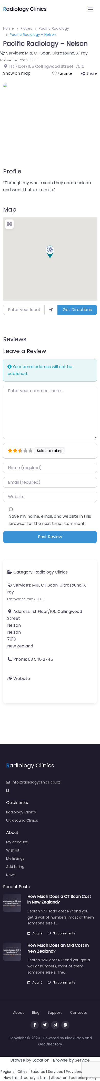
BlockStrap (75, 1038)
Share (92, 73)
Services (55, 1071)
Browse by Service (71, 1060)
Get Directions (77, 310)
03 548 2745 (40, 659)
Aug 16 (37, 982)
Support (55, 1012)
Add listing (15, 866)
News (10, 874)
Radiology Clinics (51, 572)
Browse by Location (29, 1060)
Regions (7, 1071)
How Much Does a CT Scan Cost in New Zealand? (59, 899)
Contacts (78, 1012)
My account (17, 842)
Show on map (17, 73)
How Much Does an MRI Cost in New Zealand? (58, 948)
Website (21, 678)
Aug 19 (37, 933)
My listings (15, 858)
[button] (50, 251)
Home (8, 28)
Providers (74, 1071)
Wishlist (12, 850)
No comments (64, 933)
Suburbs (38, 1071)
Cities (22, 1071)
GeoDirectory (50, 1044)
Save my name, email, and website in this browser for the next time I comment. (50, 519)
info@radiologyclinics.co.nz (36, 782)
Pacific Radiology (54, 28)
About (18, 1012)
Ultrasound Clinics (22, 820)
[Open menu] (90, 9)
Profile (12, 171)
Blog (35, 1012)
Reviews (14, 339)
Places (26, 28)
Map (9, 209)
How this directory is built (26, 1077)
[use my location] (51, 310)
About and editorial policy (74, 1077)
